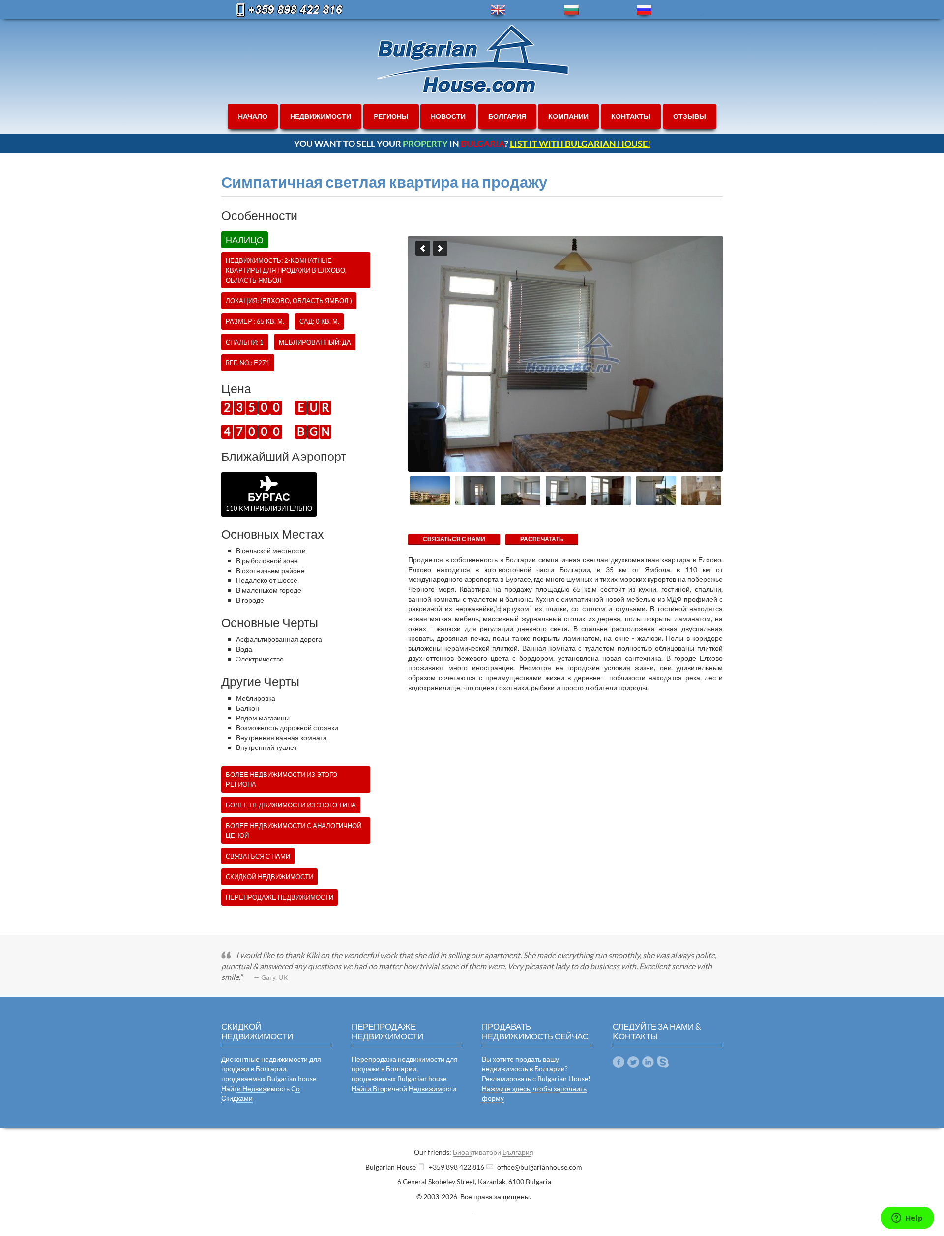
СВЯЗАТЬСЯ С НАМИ (454, 539)
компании (568, 116)
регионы (391, 116)
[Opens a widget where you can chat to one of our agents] (907, 1219)
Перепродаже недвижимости (279, 897)
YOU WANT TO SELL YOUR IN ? (472, 143)
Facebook (618, 1062)
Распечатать (541, 539)
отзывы (689, 116)
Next (440, 248)
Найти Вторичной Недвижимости (404, 1088)
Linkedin (648, 1062)
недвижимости (320, 116)
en (498, 10)
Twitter (633, 1062)
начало (252, 116)
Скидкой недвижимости (269, 877)
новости (448, 116)
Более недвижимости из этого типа (291, 805)
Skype (663, 1062)
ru (644, 10)
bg (571, 10)
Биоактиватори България (493, 1152)
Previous (422, 248)
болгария (507, 116)
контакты (630, 116)
